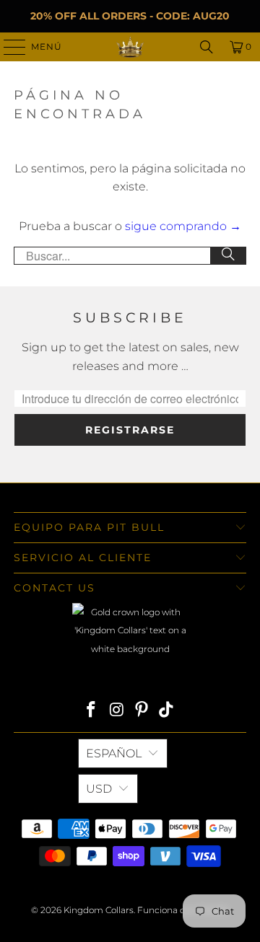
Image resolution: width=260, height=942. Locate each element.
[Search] (206, 46)
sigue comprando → (183, 226)
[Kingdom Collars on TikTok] (167, 710)
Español (114, 753)
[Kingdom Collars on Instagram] (117, 710)
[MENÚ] (8, 46)
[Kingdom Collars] (130, 46)
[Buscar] (228, 256)
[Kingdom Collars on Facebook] (92, 710)
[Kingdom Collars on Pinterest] (142, 710)
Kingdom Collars (99, 909)
